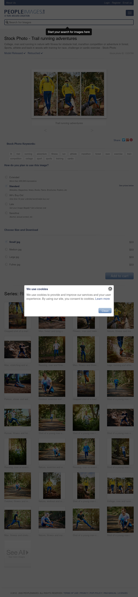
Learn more (102, 299)
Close (105, 310)
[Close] (110, 289)
